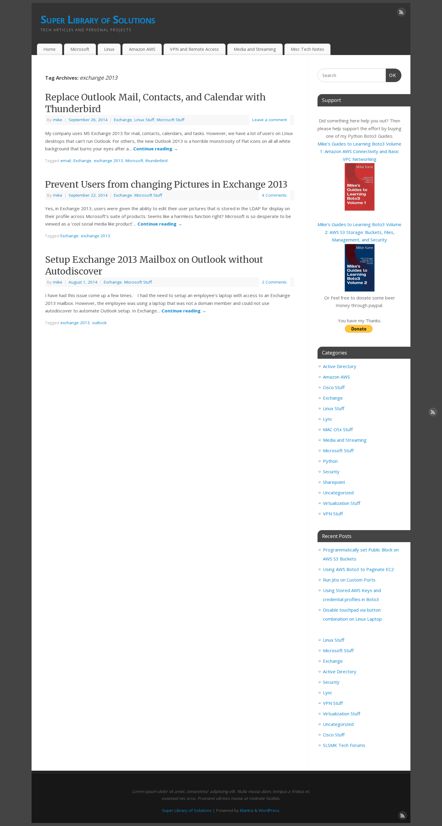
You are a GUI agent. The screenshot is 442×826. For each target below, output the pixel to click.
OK (391, 75)
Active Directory (339, 366)
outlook (99, 322)
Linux (109, 49)
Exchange (123, 119)
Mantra (246, 810)
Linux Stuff (144, 119)
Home (49, 49)
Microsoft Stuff (170, 119)
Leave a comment (269, 119)
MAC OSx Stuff (338, 429)
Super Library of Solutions (98, 19)
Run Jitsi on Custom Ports (349, 580)
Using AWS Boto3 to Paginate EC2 (358, 569)
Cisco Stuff (334, 387)
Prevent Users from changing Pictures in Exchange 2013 (166, 184)
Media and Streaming (255, 49)
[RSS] (401, 13)
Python (330, 461)
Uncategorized (338, 493)
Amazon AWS (142, 49)
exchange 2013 (108, 160)
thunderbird (156, 160)
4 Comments (274, 195)
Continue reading (155, 149)
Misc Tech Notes (307, 49)
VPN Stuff (333, 514)
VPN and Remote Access (194, 49)
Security (331, 471)
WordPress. (269, 810)
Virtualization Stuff (341, 503)
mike (57, 119)
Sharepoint (334, 482)
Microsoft (79, 49)
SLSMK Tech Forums (344, 745)
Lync (327, 419)
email (65, 160)
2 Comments (274, 282)
